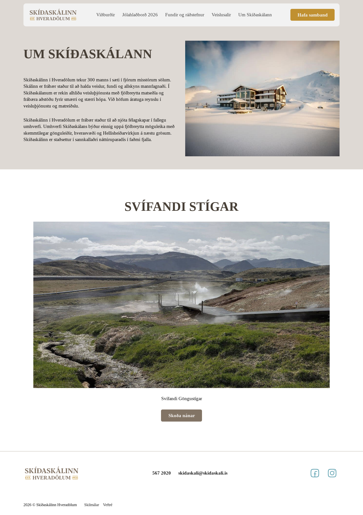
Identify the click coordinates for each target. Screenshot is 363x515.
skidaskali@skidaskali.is (202, 473)
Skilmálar (91, 505)
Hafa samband (313, 15)
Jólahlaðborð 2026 (140, 14)
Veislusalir (221, 14)
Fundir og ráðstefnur (184, 14)
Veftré (107, 505)
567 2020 (161, 473)
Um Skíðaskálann (255, 14)
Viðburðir (105, 14)
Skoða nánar (181, 415)
